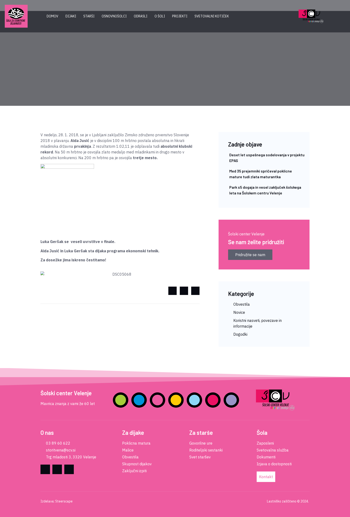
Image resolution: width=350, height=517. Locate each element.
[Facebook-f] (45, 469)
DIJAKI (70, 16)
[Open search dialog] (284, 16)
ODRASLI (140, 16)
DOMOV (52, 16)
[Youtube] (57, 469)
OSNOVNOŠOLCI (114, 16)
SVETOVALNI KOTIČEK (212, 16)
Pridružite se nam (250, 254)
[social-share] (172, 291)
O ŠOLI (160, 16)
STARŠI (89, 16)
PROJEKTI (179, 16)
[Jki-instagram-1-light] (69, 469)
